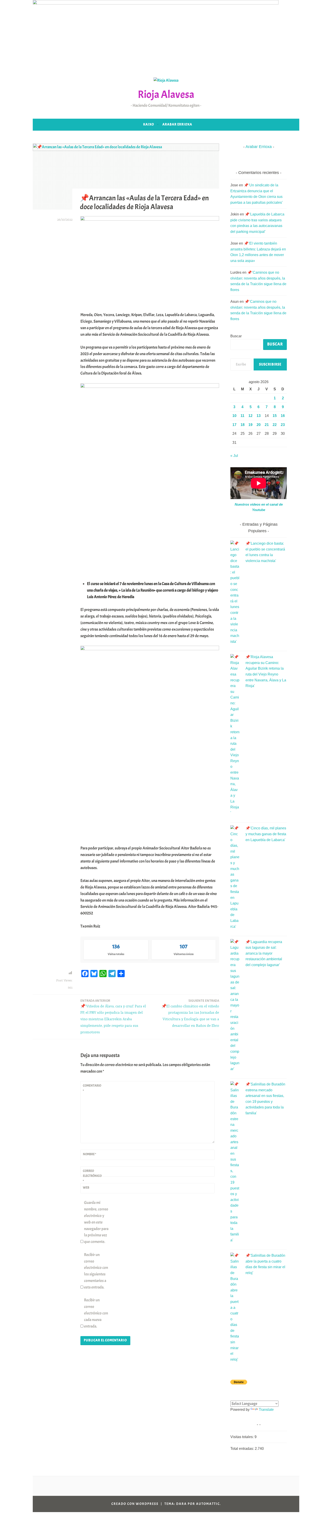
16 (283, 416)
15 (275, 416)
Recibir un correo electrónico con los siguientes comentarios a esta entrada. (96, 1271)
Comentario (92, 1088)
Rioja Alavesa (166, 94)
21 (267, 425)
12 (250, 416)
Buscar (236, 336)
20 (259, 425)
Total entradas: (242, 1448)
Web (86, 1187)
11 (242, 416)
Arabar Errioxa (177, 124)
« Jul (234, 456)
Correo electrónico (92, 1176)
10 (234, 416)
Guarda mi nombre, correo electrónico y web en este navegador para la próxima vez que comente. (96, 1222)
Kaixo (148, 124)
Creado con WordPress (135, 1504)
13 (259, 416)
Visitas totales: (242, 1437)
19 (250, 425)
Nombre (89, 1154)
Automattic (208, 1504)
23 (283, 425)
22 (275, 425)
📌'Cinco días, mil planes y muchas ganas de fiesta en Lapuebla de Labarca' (265, 834)
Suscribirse (270, 364)
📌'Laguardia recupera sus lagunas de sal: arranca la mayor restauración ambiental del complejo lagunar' (263, 953)
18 (243, 425)
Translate (266, 1409)
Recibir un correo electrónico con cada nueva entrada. (96, 1313)
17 (234, 425)
